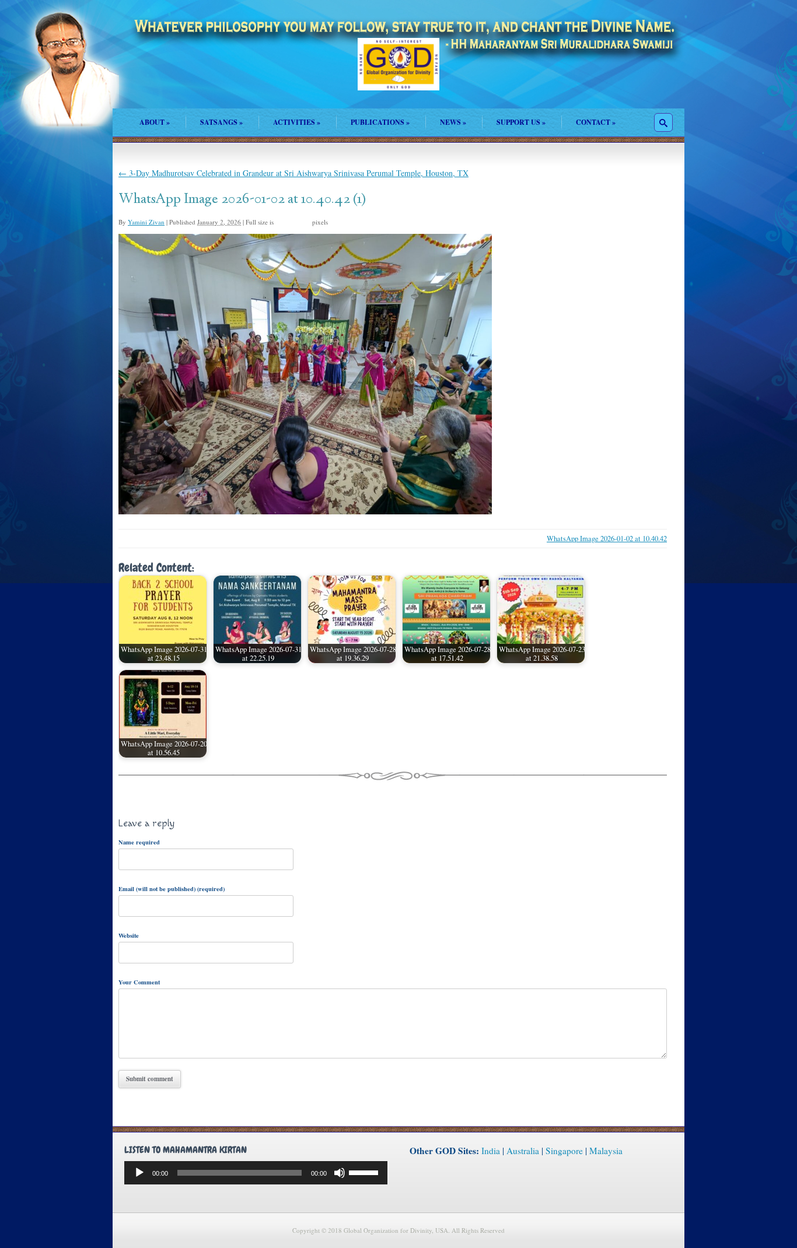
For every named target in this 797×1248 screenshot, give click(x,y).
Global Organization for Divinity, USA (398, 72)
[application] (255, 1172)
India (490, 1150)
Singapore (564, 1150)
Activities (296, 122)
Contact (596, 122)
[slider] (365, 1171)
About (154, 122)
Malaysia (606, 1150)
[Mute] (339, 1173)
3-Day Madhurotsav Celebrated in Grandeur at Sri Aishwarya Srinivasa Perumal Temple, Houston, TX (293, 172)
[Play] (139, 1173)
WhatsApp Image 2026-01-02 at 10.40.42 (607, 539)
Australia (522, 1150)
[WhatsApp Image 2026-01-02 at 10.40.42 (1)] (305, 511)
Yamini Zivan (146, 222)
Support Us (521, 122)
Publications (380, 122)
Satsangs (221, 122)
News (453, 122)
